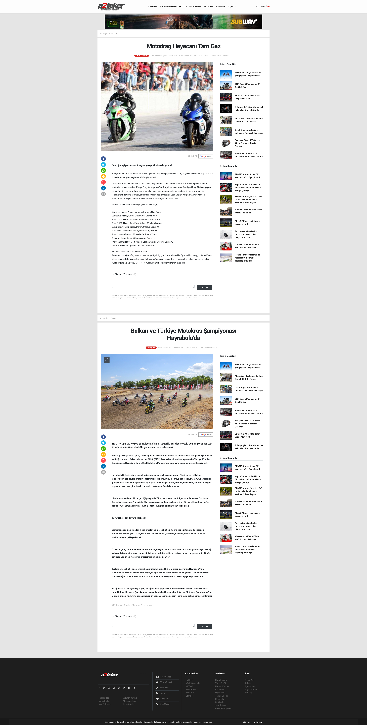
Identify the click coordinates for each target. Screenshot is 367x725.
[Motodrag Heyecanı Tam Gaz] (157, 106)
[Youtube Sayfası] (115, 688)
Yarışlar (114, 318)
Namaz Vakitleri (222, 686)
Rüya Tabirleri (251, 689)
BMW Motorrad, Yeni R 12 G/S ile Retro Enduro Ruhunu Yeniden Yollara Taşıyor (248, 199)
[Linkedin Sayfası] (120, 688)
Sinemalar (219, 699)
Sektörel (152, 6)
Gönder (205, 287)
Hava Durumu (221, 680)
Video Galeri (166, 682)
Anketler (248, 683)
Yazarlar (164, 688)
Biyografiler (250, 686)
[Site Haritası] (130, 688)
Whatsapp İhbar (129, 701)
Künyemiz (164, 698)
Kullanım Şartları (130, 698)
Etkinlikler (221, 6)
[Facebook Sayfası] (100, 688)
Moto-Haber (195, 6)
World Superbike (167, 6)
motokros (153, 479)
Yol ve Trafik (220, 683)
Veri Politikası (105, 704)
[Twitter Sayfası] (105, 688)
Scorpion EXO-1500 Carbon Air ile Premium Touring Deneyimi (247, 143)
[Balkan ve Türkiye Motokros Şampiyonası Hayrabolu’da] (157, 391)
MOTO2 (183, 6)
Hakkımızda (104, 698)
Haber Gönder (129, 704)
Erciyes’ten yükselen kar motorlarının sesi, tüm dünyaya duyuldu (246, 234)
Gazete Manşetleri (223, 708)
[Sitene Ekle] (135, 688)
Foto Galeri (165, 677)
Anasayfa (104, 33)
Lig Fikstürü (220, 693)
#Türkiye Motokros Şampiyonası (138, 605)
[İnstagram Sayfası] (110, 688)
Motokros (173, 459)
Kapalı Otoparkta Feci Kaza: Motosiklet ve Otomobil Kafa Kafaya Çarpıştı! (248, 187)
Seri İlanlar (220, 702)
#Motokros (117, 605)
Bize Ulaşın (164, 704)
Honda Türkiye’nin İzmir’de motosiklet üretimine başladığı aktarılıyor (247, 258)
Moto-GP (208, 6)
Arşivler (163, 693)
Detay (247, 722)
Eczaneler (219, 689)
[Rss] (125, 688)
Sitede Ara (249, 680)
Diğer (231, 6)
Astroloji (248, 693)
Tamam (258, 722)
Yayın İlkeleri (104, 701)
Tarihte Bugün (221, 696)
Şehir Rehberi (221, 705)
